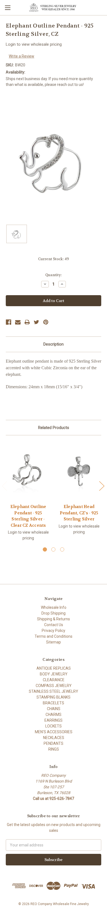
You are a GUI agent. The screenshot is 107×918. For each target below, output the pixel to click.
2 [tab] (53, 549)
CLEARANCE (53, 680)
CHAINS (53, 709)
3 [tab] (62, 549)
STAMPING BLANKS (53, 697)
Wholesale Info (53, 607)
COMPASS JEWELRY (54, 685)
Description (53, 344)
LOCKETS (53, 726)
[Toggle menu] (7, 7)
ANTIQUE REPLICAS (53, 668)
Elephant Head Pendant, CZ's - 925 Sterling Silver (79, 513)
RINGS (53, 749)
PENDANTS (53, 743)
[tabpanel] (28, 494)
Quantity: (53, 275)
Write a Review (21, 56)
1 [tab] (45, 549)
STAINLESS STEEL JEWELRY (53, 691)
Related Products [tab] (53, 427)
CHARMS (53, 714)
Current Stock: (53, 259)
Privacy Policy (53, 630)
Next (101, 485)
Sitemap (53, 642)
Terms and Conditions (53, 636)
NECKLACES (53, 737)
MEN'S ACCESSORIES (53, 732)
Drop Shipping (53, 613)
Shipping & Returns (53, 619)
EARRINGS (53, 720)
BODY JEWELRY (53, 674)
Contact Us (53, 625)
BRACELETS (53, 703)
